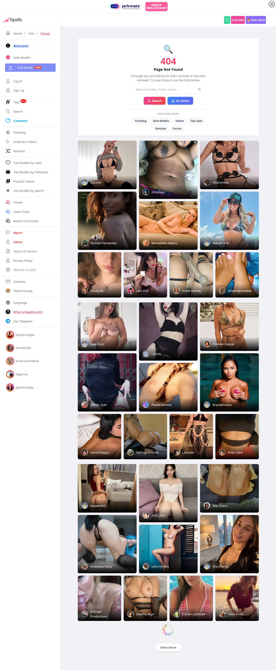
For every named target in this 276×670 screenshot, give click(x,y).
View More (168, 647)
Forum (45, 33)
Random (160, 128)
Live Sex (238, 20)
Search (156, 101)
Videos (179, 121)
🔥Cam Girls (256, 20)
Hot (31, 33)
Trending (140, 121)
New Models (161, 121)
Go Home (182, 101)
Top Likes (196, 121)
